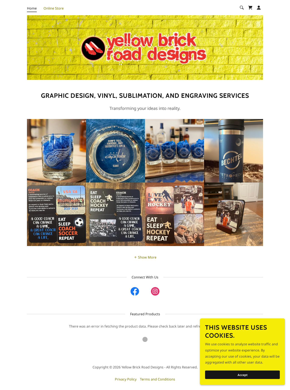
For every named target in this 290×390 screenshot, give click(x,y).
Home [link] (32, 8)
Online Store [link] (54, 8)
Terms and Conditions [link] (157, 379)
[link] (250, 7)
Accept (243, 375)
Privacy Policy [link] (126, 379)
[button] (259, 7)
